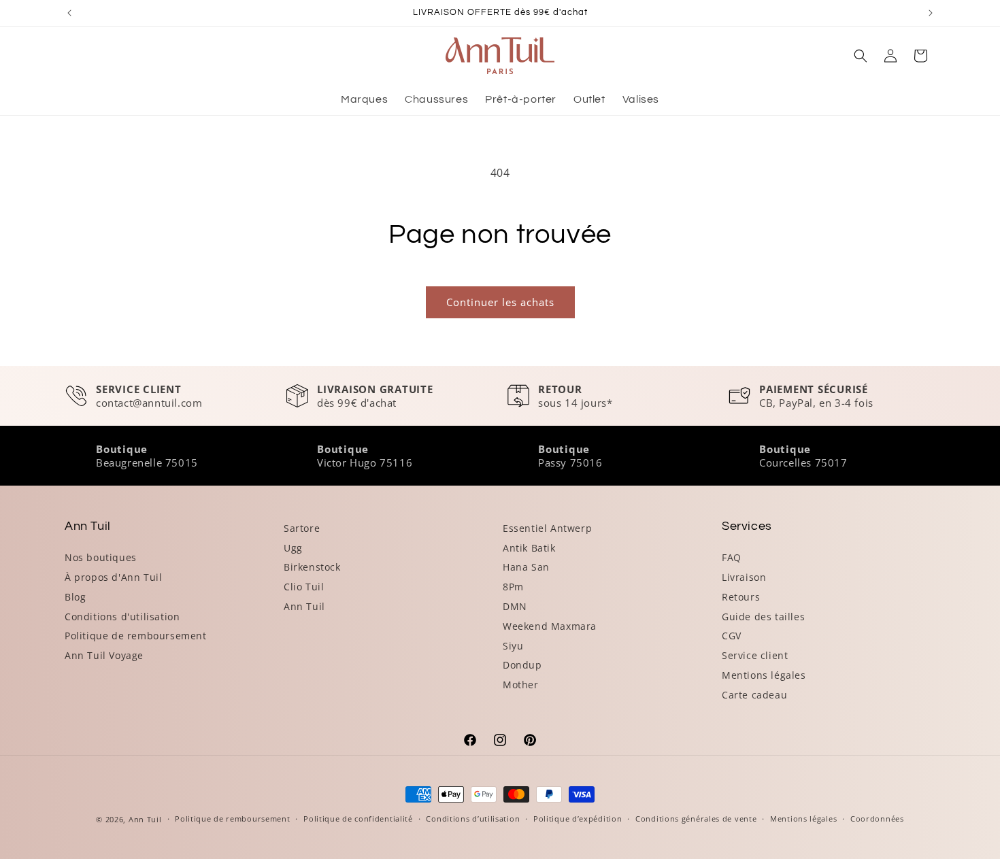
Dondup (522, 664)
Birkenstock (312, 566)
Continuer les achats (500, 302)
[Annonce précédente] (69, 13)
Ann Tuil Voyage (104, 655)
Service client (755, 655)
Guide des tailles (763, 616)
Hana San (526, 566)
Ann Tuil (304, 606)
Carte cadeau (754, 694)
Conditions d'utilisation (122, 616)
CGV (731, 635)
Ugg (293, 547)
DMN (515, 606)
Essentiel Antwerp (547, 528)
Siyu (513, 645)
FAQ (731, 557)
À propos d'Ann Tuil (113, 577)
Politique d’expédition (577, 818)
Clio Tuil (304, 586)
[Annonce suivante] (931, 13)
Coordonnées (877, 818)
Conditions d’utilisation (473, 818)
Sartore (302, 528)
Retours (741, 596)
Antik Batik (529, 547)
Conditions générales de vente (695, 818)
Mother (521, 684)
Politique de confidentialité (358, 818)
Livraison (744, 577)
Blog (75, 596)
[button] (861, 56)
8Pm (513, 586)
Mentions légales (764, 675)
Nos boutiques (101, 557)
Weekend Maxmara (550, 626)
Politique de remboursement (136, 635)
